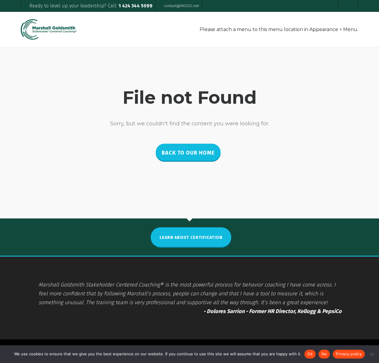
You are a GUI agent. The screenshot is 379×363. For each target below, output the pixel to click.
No (324, 353)
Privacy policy (349, 353)
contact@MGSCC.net (181, 6)
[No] (372, 354)
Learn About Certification (191, 237)
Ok (310, 353)
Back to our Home (188, 153)
